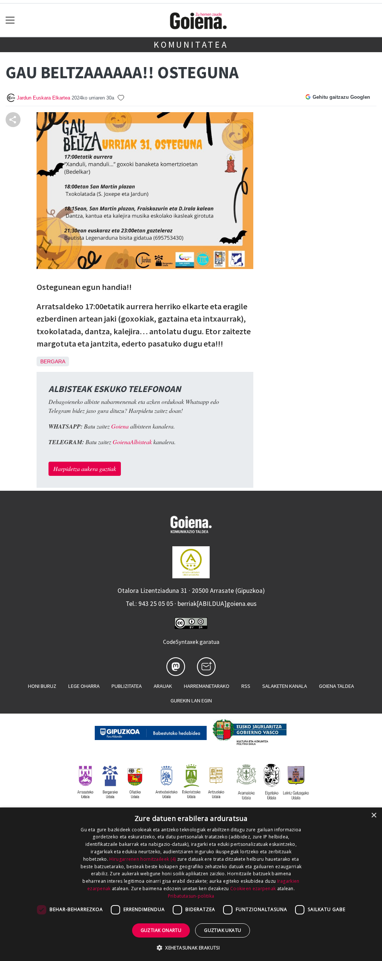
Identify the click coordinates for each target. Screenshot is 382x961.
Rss (245, 686)
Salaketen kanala (284, 686)
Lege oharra (84, 686)
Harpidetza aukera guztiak (84, 468)
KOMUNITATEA (191, 44)
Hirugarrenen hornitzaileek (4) (142, 859)
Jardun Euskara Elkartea (43, 98)
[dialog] (191, 884)
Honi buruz (42, 686)
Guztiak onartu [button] (161, 930)
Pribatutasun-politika (191, 896)
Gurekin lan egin (191, 700)
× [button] (373, 815)
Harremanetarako (206, 686)
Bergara (52, 361)
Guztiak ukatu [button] (222, 930)
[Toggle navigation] (10, 20)
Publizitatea (127, 686)
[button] (191, 947)
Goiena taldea (336, 686)
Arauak (163, 686)
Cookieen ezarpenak (253, 888)
